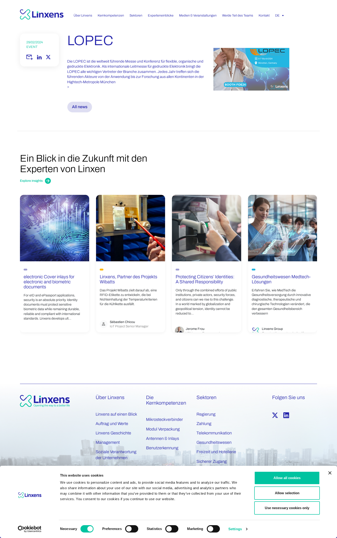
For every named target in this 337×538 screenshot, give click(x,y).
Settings (235, 529)
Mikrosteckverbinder (164, 419)
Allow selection (287, 493)
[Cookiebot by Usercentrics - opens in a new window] (30, 529)
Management (108, 442)
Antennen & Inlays (162, 438)
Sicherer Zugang (211, 461)
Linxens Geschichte (113, 433)
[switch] (131, 528)
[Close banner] (329, 473)
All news (79, 107)
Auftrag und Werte (112, 423)
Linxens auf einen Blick (116, 414)
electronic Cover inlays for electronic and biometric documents (49, 281)
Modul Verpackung (163, 429)
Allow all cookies (287, 478)
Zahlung (203, 423)
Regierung (205, 414)
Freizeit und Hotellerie (216, 452)
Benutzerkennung (162, 448)
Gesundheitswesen (214, 442)
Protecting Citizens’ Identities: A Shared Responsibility (205, 279)
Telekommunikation (214, 433)
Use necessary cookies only (287, 508)
